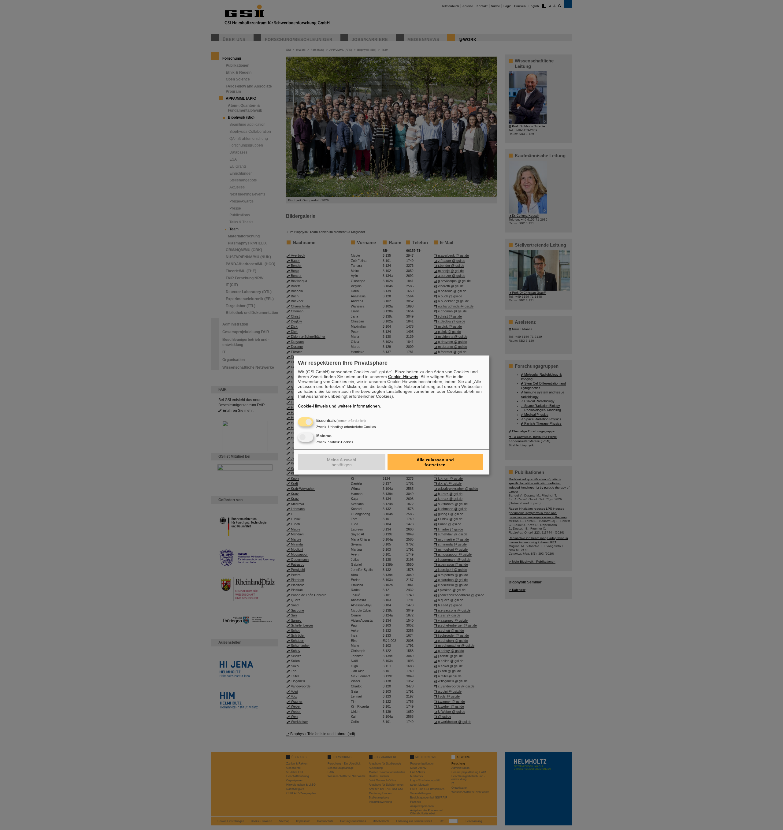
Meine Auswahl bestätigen (341, 462)
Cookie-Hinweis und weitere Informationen (339, 406)
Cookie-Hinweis (403, 376)
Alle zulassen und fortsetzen (435, 462)
